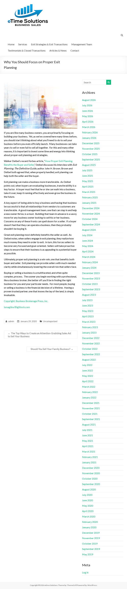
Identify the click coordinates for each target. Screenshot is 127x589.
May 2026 (87, 116)
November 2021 (91, 408)
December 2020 (90, 467)
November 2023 (91, 278)
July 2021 (87, 429)
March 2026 (88, 126)
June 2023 (87, 305)
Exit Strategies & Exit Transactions (49, 44)
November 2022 (91, 343)
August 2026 (89, 99)
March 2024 (88, 256)
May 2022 (87, 375)
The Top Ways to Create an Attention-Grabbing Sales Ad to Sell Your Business (39, 335)
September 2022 (91, 354)
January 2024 (89, 267)
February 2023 (90, 327)
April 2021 (87, 446)
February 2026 (90, 132)
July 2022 (87, 365)
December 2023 (90, 273)
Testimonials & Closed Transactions (27, 50)
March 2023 (88, 321)
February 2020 (90, 521)
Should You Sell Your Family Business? (52, 348)
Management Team (81, 44)
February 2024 (90, 262)
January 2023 (89, 332)
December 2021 (90, 402)
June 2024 (87, 240)
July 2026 (87, 105)
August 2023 (89, 294)
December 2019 (90, 532)
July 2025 (87, 170)
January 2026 (89, 137)
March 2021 (88, 451)
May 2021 (87, 440)
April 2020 (87, 511)
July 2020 (87, 494)
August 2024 (89, 229)
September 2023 (91, 289)
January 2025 (89, 202)
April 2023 (87, 316)
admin (11, 321)
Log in (85, 572)
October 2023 (89, 283)
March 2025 (88, 191)
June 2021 (87, 435)
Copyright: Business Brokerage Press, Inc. (26, 301)
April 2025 (87, 186)
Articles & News (58, 50)
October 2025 (89, 154)
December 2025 (90, 143)
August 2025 (89, 164)
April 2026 (87, 121)
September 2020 (91, 484)
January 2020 (89, 527)
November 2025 (91, 148)
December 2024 (90, 208)
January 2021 (89, 462)
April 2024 (87, 251)
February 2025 (90, 197)
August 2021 (89, 424)
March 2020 (88, 516)
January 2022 (89, 397)
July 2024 (87, 235)
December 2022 (90, 337)
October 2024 (89, 218)
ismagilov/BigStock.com (17, 307)
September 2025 (91, 159)
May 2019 (87, 554)
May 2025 (87, 181)
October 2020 (89, 478)
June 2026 (87, 110)
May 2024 (87, 246)
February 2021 (90, 456)
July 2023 (87, 300)
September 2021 (91, 419)
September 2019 (91, 548)
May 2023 (87, 310)
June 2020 (87, 500)
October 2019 (89, 543)
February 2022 (90, 392)
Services (22, 44)
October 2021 (89, 413)
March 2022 (88, 386)
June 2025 (87, 175)
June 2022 (87, 370)
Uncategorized (50, 321)
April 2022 (87, 381)
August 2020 (89, 489)
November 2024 (91, 213)
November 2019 (91, 538)
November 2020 (91, 473)
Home (11, 44)
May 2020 (87, 505)
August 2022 (89, 359)
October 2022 (89, 348)
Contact (74, 50)
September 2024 (91, 224)
